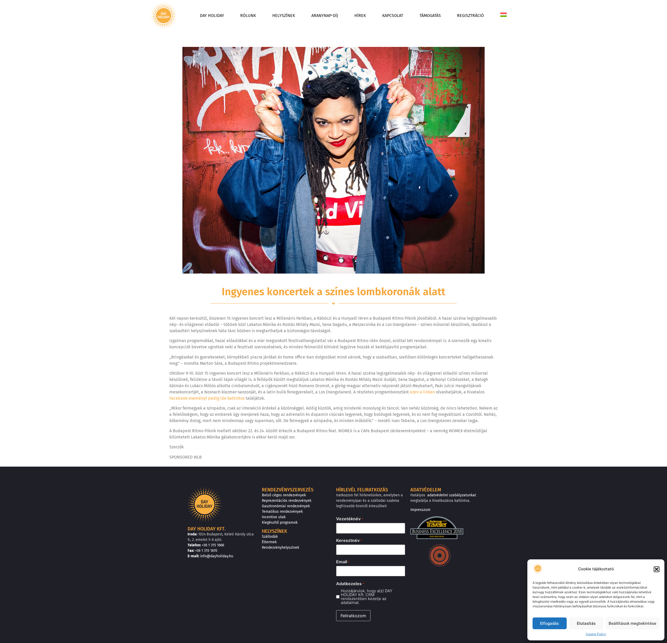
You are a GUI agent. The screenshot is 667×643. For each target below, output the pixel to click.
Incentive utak (274, 517)
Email (343, 562)
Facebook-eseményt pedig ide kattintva (207, 398)
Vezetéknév (349, 519)
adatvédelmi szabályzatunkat (451, 495)
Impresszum (420, 510)
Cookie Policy (596, 634)
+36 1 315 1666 (213, 545)
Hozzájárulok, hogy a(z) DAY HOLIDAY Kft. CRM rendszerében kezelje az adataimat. (366, 596)
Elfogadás (549, 623)
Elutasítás (586, 623)
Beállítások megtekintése (632, 623)
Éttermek (269, 542)
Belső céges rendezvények (284, 495)
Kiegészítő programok (280, 522)
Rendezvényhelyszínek (280, 547)
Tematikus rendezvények (282, 511)
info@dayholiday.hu (216, 556)
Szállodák (270, 536)
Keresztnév (349, 540)
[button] (656, 569)
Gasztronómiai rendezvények (286, 506)
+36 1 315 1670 (206, 550)
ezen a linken (422, 391)
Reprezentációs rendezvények (286, 500)
